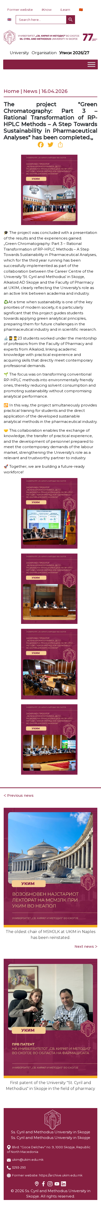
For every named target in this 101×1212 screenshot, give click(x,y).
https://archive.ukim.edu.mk (60, 1175)
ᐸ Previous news (19, 795)
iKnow (46, 10)
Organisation (44, 52)
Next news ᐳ (86, 946)
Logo (50, 37)
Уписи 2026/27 (74, 52)
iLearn (65, 10)
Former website (20, 10)
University (19, 52)
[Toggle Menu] (91, 64)
